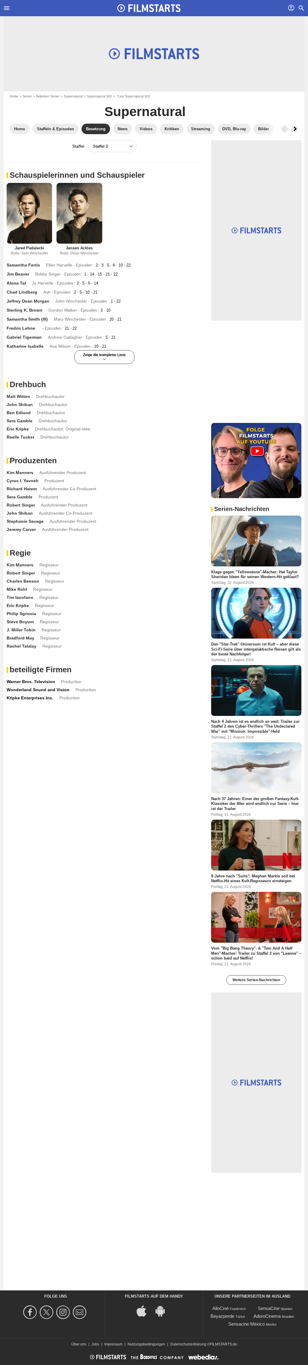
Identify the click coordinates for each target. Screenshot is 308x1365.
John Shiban (20, 404)
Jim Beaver (18, 274)
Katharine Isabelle (25, 346)
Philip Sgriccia (21, 613)
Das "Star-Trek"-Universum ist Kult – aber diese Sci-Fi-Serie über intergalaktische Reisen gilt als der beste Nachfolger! (256, 649)
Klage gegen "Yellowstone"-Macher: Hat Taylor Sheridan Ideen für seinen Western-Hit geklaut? (255, 574)
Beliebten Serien (48, 96)
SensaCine (268, 1308)
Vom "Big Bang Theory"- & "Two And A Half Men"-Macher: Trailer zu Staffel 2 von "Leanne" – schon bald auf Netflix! (256, 953)
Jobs (95, 1344)
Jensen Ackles (79, 248)
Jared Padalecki (29, 248)
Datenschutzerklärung (188, 1344)
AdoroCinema (267, 1316)
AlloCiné (220, 1308)
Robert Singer (21, 505)
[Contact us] (80, 1312)
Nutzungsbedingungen (146, 1344)
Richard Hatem (22, 488)
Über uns (78, 1344)
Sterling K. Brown (24, 310)
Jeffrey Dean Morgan (28, 301)
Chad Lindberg (22, 292)
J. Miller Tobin (21, 629)
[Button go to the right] (294, 129)
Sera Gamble (19, 420)
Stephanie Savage (25, 521)
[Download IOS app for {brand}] (144, 1310)
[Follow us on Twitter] (47, 1312)
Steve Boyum (20, 621)
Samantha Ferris (23, 265)
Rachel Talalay (21, 646)
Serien (27, 96)
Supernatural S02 (99, 96)
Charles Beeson (23, 581)
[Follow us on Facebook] (30, 1312)
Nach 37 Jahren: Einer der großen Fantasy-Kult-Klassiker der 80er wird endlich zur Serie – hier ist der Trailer (255, 804)
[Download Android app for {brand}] (163, 1310)
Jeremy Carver (21, 529)
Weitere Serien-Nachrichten (256, 980)
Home (14, 96)
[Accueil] (148, 8)
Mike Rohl (17, 589)
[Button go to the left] (284, 129)
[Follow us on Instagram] (64, 1312)
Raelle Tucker (20, 437)
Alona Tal (16, 283)
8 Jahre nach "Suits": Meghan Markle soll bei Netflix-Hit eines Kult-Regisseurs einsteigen (253, 878)
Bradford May (20, 638)
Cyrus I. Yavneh (22, 480)
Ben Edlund (19, 412)
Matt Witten (18, 396)
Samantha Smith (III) (27, 319)
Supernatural (73, 96)
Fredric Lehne (21, 328)
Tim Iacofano (20, 597)
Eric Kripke (18, 429)
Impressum (113, 1344)
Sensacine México (246, 1323)
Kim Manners (20, 472)
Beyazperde (222, 1316)
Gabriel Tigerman (24, 337)
